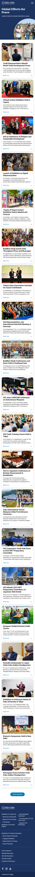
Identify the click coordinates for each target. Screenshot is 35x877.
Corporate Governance (8, 861)
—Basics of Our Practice (9, 819)
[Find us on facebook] (3, 869)
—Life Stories (6, 822)
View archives (17, 794)
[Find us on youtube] (10, 869)
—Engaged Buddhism (8, 838)
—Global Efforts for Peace (9, 841)
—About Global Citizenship (10, 836)
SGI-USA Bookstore (7, 856)
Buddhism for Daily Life (9, 814)
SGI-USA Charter (6, 858)
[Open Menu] (32, 3)
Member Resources (7, 853)
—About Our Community (9, 817)
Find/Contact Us (6, 851)
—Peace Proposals (7, 844)
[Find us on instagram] (6, 869)
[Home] (16, 3)
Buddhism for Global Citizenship (11, 833)
